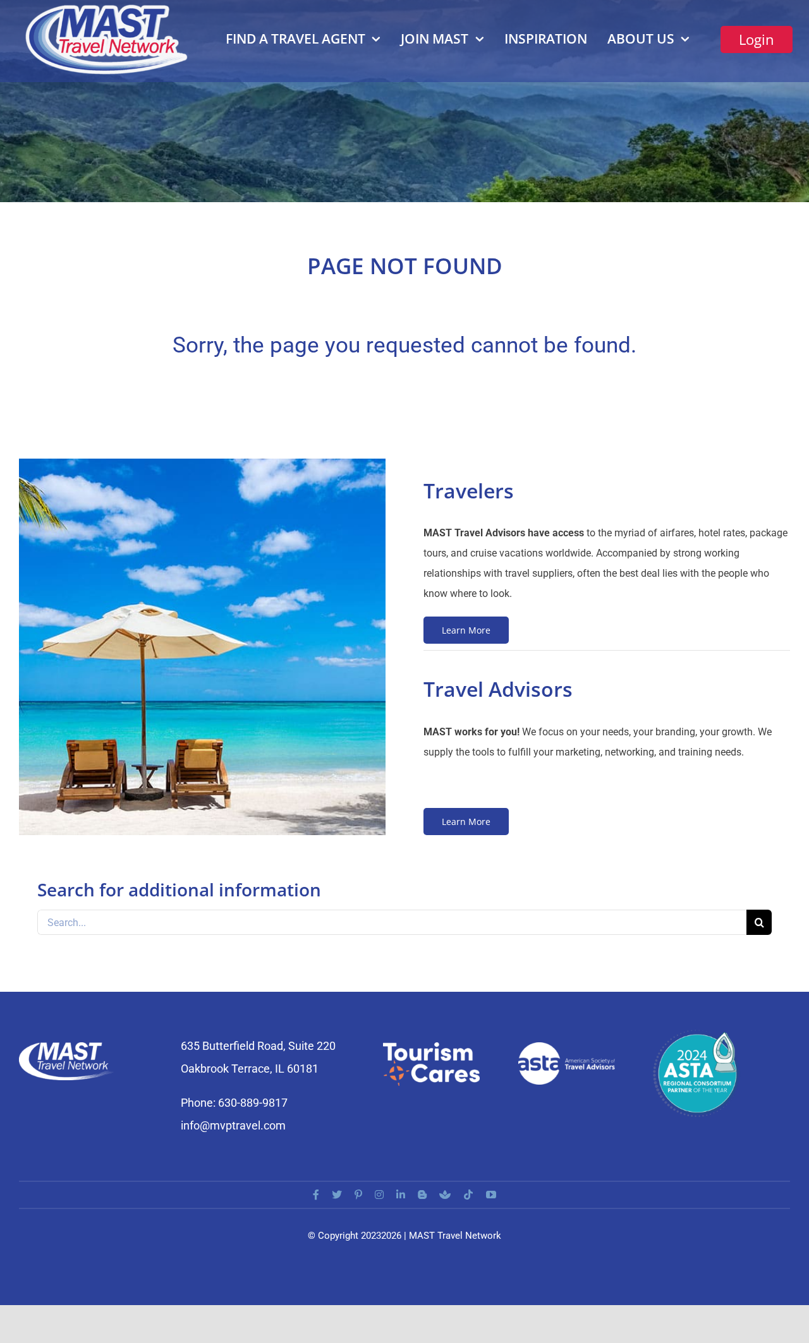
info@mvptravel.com (233, 1125)
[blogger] (422, 1194)
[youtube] (491, 1194)
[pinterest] (358, 1194)
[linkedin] (400, 1194)
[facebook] (316, 1194)
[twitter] (337, 1194)
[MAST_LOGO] (108, 8)
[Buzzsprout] (445, 1194)
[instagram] (379, 1194)
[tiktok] (468, 1194)
